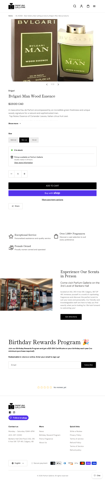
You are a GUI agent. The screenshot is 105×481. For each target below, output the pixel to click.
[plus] (24, 173)
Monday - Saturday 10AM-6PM (21, 431)
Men (56, 16)
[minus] (11, 173)
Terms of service (76, 439)
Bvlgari (51, 16)
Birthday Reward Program (49, 435)
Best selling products (41, 16)
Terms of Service (77, 446)
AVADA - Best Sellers (25, 16)
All (16, 16)
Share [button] (17, 206)
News (41, 431)
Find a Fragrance (46, 439)
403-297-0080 (15, 435)
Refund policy (75, 450)
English (17, 463)
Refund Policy (75, 442)
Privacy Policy (75, 435)
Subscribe (88, 365)
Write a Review (76, 431)
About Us (43, 442)
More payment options (52, 199)
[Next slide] (58, 84)
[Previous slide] (47, 84)
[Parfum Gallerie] (18, 406)
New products (64, 16)
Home (10, 16)
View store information (23, 162)
